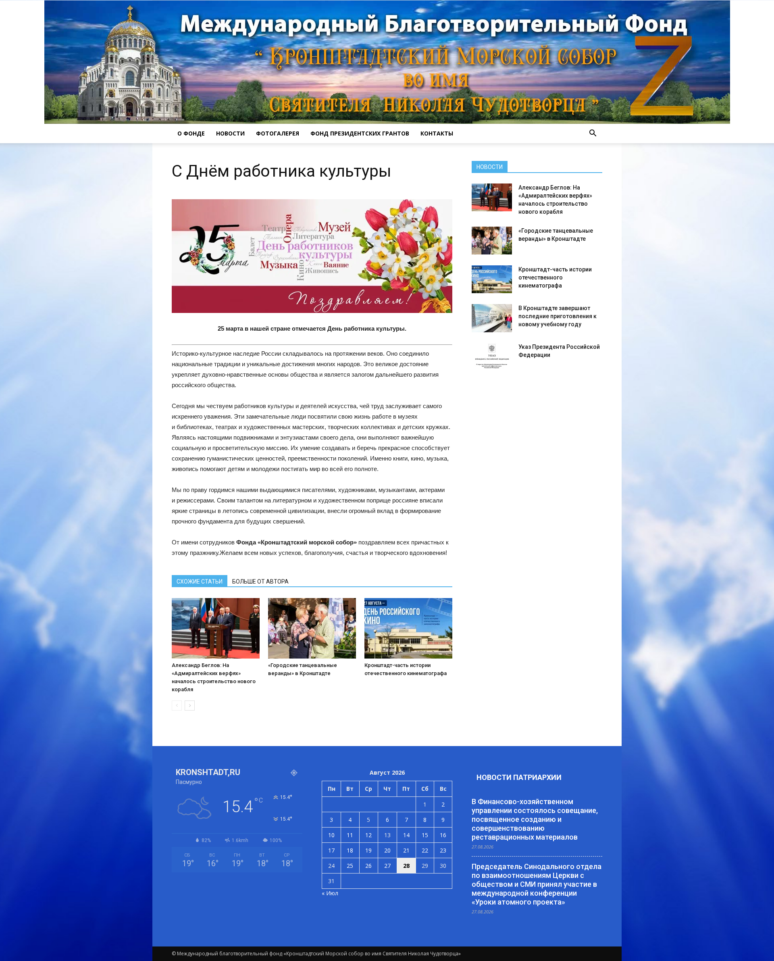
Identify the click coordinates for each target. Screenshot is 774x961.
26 (368, 865)
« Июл (330, 893)
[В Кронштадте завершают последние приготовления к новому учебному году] (492, 318)
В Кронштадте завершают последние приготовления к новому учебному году (557, 316)
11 (350, 835)
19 (368, 850)
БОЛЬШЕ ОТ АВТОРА (260, 581)
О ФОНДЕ (191, 133)
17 (331, 850)
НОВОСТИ (230, 133)
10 (331, 835)
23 (443, 850)
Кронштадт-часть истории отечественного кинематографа (555, 277)
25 (350, 865)
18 (350, 850)
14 (406, 835)
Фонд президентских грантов (359, 133)
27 (387, 865)
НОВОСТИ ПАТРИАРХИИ (519, 777)
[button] (592, 133)
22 (425, 850)
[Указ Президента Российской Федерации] (492, 357)
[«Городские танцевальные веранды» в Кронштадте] (312, 628)
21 (406, 850)
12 (368, 835)
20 (387, 850)
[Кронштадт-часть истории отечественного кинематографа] (408, 628)
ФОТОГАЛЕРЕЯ (277, 133)
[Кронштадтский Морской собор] (387, 62)
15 (425, 835)
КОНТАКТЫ (436, 133)
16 (443, 835)
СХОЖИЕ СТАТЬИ (200, 581)
